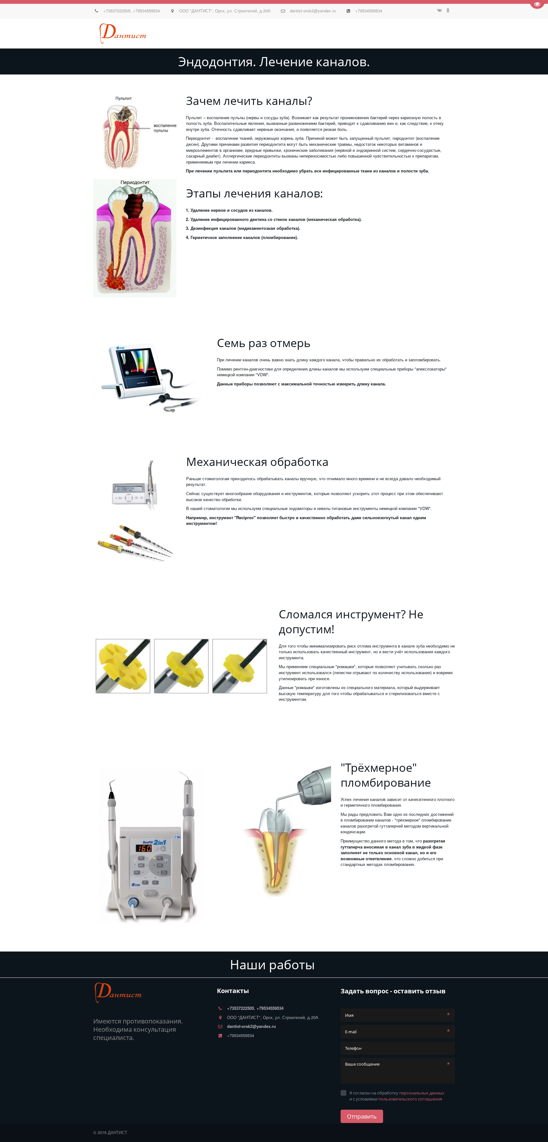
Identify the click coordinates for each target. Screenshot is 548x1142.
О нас (101, 33)
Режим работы (338, 33)
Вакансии (424, 33)
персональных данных (421, 1093)
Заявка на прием (384, 33)
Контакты (301, 33)
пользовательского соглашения (410, 1099)
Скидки (220, 33)
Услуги (196, 33)
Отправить (362, 1116)
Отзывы (172, 33)
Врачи (120, 33)
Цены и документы (259, 33)
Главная (77, 33)
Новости (145, 33)
